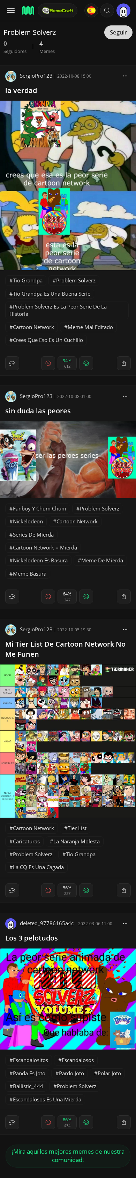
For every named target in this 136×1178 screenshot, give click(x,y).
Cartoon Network (33, 326)
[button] (107, 10)
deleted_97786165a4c (47, 923)
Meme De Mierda (102, 560)
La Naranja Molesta (76, 841)
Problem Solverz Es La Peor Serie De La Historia (58, 310)
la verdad (21, 90)
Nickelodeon (28, 521)
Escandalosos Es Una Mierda (47, 1099)
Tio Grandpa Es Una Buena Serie (51, 293)
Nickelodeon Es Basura (40, 560)
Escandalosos (78, 1059)
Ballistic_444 (28, 1086)
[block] (125, 75)
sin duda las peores (38, 410)
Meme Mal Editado (90, 326)
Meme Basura (29, 573)
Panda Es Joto (29, 1073)
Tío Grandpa (28, 280)
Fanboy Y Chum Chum (39, 508)
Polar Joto (109, 1073)
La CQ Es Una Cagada (38, 867)
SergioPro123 (36, 75)
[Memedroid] (27, 10)
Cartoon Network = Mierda (45, 547)
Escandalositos (30, 1059)
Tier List (77, 828)
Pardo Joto (71, 1073)
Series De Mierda (33, 534)
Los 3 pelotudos (31, 938)
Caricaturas (26, 841)
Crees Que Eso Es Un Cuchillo (48, 339)
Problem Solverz (76, 280)
